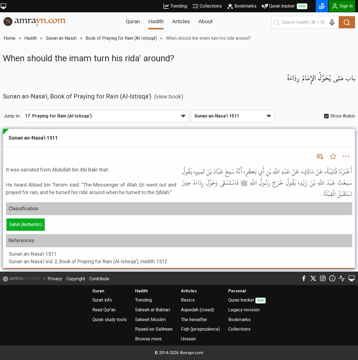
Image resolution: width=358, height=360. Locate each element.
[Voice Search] (332, 22)
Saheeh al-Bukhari (152, 309)
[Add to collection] (319, 156)
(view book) (168, 96)
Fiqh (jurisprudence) (200, 329)
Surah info (102, 300)
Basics (188, 300)
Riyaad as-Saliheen (154, 329)
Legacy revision (244, 309)
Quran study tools (109, 319)
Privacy (55, 278)
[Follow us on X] (313, 278)
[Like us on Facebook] (303, 278)
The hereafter (194, 319)
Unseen (188, 339)
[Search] (347, 22)
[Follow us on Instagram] (322, 278)
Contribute (99, 278)
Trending (178, 6)
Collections (211, 6)
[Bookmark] (333, 156)
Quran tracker (287, 6)
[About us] (332, 278)
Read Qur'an (104, 309)
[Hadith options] (346, 156)
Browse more (148, 339)
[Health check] (341, 278)
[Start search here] (277, 22)
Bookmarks (245, 6)
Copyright (75, 278)
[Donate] (322, 6)
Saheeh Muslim (150, 319)
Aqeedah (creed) (197, 309)
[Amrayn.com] (35, 21)
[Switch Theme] (3, 6)
